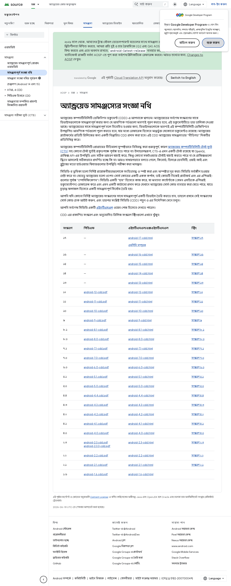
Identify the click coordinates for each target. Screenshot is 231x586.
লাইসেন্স (112, 578)
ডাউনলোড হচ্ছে (61, 540)
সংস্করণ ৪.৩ (197, 405)
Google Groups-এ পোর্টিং (126, 563)
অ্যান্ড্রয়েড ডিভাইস (112, 23)
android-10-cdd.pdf (96, 311)
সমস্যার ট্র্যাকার (179, 563)
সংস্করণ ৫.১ (197, 376)
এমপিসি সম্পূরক (137, 245)
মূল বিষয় (68, 23)
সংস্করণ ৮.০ (197, 339)
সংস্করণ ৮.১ (197, 329)
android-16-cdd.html (140, 254)
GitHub (57, 563)
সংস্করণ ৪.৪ (197, 395)
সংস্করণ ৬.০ (197, 367)
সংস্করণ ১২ (197, 292)
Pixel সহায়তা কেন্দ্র (181, 534)
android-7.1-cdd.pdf (96, 348)
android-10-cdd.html (140, 311)
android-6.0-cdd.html (141, 367)
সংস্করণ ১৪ (197, 273)
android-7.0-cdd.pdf (96, 358)
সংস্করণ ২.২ (197, 455)
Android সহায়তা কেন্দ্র (183, 528)
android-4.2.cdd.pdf (96, 414)
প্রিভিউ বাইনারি (60, 546)
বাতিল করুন (187, 43)
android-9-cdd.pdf (95, 320)
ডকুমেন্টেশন (11, 14)
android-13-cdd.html (140, 282)
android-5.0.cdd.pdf (96, 386)
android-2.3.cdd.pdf (96, 442)
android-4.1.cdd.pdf (96, 423)
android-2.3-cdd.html (141, 442)
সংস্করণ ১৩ (197, 282)
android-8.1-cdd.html (140, 329)
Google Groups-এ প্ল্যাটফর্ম (127, 551)
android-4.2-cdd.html (141, 414)
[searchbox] (24, 35)
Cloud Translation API (128, 78)
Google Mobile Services (185, 551)
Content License (99, 497)
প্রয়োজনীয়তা (59, 534)
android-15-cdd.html (140, 264)
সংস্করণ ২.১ (197, 465)
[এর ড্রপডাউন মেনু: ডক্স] (40, 4)
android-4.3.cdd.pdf (96, 405)
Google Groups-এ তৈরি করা (127, 557)
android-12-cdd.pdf (95, 292)
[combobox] (151, 4)
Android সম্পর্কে (62, 578)
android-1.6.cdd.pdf (96, 474)
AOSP (63, 92)
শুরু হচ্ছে (30, 23)
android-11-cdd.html (140, 301)
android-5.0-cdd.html (141, 386)
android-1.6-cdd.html (140, 474)
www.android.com (182, 546)
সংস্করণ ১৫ (197, 264)
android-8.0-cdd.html (141, 339)
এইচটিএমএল (104, 208)
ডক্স (33, 4)
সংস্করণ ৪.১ (197, 423)
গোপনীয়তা (126, 578)
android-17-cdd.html (140, 238)
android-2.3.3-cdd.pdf (97, 446)
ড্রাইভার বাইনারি (61, 557)
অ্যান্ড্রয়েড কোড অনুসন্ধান (62, 4)
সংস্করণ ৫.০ (197, 386)
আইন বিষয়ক (96, 578)
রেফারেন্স (158, 23)
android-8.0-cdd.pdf (96, 339)
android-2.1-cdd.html (140, 465)
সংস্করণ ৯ (196, 320)
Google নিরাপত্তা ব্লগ (122, 546)
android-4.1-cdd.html (140, 423)
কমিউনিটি (80, 578)
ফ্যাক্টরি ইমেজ (60, 551)
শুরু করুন (213, 43)
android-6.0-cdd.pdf (96, 367)
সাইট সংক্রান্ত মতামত (146, 578)
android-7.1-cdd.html (140, 348)
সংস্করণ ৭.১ (197, 348)
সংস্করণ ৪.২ (197, 414)
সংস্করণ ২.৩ (197, 442)
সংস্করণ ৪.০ (197, 433)
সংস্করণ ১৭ (197, 238)
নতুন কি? (9, 23)
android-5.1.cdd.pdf (96, 376)
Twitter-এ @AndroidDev (126, 534)
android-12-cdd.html (140, 292)
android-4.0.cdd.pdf (96, 433)
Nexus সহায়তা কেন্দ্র (182, 540)
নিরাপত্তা (49, 23)
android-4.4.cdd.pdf (96, 395)
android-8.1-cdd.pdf (96, 329)
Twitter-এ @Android (123, 528)
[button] (21, 57)
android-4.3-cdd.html (141, 405)
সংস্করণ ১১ (197, 301)
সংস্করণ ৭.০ (197, 358)
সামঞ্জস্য (87, 23)
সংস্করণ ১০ (197, 311)
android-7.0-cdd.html (141, 358)
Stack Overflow (180, 557)
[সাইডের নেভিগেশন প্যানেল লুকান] (43, 579)
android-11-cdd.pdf (95, 301)
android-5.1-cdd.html (140, 376)
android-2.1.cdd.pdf (96, 465)
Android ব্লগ (118, 540)
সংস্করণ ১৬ (197, 254)
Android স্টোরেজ (62, 528)
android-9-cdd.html (140, 320)
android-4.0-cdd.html (141, 433)
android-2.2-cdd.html (141, 455)
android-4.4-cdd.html (141, 395)
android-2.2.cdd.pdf (96, 455)
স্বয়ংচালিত (137, 23)
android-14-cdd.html (140, 273)
